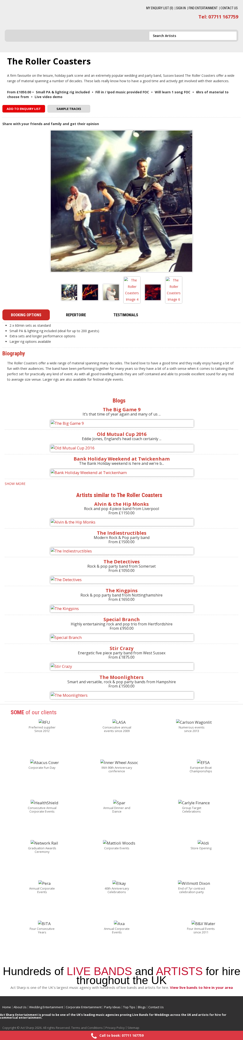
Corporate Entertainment (84, 1007)
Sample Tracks (68, 109)
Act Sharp (40, 14)
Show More (15, 483)
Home (6, 1007)
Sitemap (133, 1028)
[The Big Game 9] (121, 423)
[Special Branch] (121, 637)
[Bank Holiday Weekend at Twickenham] (121, 472)
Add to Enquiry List (24, 109)
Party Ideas (112, 1007)
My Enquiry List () (159, 8)
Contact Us (229, 8)
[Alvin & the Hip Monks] (121, 522)
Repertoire (76, 315)
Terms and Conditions (87, 1028)
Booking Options (26, 315)
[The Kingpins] (121, 608)
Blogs (142, 1007)
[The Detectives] (121, 579)
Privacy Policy (115, 1028)
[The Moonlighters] (121, 695)
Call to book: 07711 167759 (121, 1035)
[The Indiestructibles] (121, 551)
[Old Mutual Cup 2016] (121, 448)
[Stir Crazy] (121, 666)
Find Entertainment (203, 8)
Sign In (181, 8)
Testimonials (125, 315)
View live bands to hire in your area (201, 987)
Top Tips (129, 1007)
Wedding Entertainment (46, 1007)
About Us (20, 1007)
